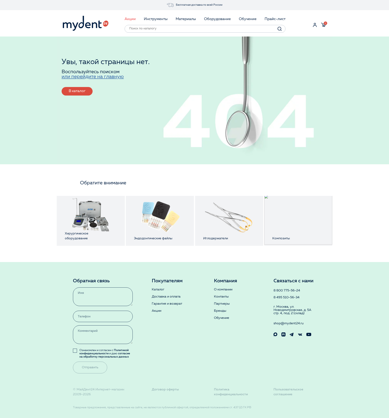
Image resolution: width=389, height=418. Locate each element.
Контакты (221, 296)
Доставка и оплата (166, 296)
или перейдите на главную (93, 76)
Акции (156, 311)
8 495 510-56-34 (286, 297)
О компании (223, 289)
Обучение (221, 318)
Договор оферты (165, 389)
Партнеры (222, 303)
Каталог (158, 289)
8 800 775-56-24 (287, 290)
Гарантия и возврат (167, 303)
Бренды (220, 311)
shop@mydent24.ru (289, 323)
